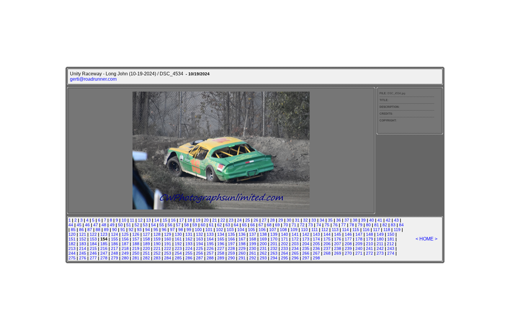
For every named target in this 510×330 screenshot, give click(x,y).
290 (231, 258)
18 (189, 220)
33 (313, 220)
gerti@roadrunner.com (93, 79)
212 (390, 243)
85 (73, 229)
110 (304, 229)
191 (167, 243)
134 (220, 234)
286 (188, 258)
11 (132, 220)
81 (376, 224)
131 (188, 234)
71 (294, 224)
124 (114, 234)
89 (106, 229)
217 (114, 248)
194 (199, 243)
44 (70, 224)
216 (103, 248)
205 (316, 243)
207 (337, 243)
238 (337, 248)
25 (247, 220)
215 (93, 248)
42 (388, 220)
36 (338, 220)
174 (316, 239)
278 (103, 258)
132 (199, 234)
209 (358, 243)
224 (188, 248)
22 (222, 220)
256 (199, 253)
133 (210, 234)
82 (384, 224)
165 (220, 239)
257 (210, 253)
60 (203, 224)
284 (167, 258)
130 (178, 234)
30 (289, 220)
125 (125, 234)
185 (103, 243)
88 (98, 229)
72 (302, 224)
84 (401, 224)
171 (284, 239)
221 (157, 248)
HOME (426, 238)
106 (262, 229)
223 (178, 248)
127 (146, 234)
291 (242, 258)
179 (369, 239)
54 (153, 224)
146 (348, 234)
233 (284, 248)
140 (284, 234)
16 (173, 220)
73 (310, 224)
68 (269, 224)
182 (72, 243)
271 (358, 253)
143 (316, 234)
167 (242, 239)
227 (220, 248)
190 (157, 243)
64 (236, 224)
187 (125, 243)
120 (72, 234)
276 (82, 258)
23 (231, 220)
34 (322, 220)
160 (167, 239)
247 (103, 253)
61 (211, 224)
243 (390, 248)
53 (145, 224)
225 (199, 248)
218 (125, 248)
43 (396, 220)
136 (242, 234)
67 (261, 224)
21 (214, 220)
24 (239, 220)
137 (252, 234)
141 (295, 234)
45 (79, 224)
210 (369, 243)
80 (368, 224)
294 (273, 258)
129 (167, 234)
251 (146, 253)
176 (337, 239)
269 (337, 253)
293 (263, 258)
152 (82, 239)
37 (346, 220)
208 (348, 243)
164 (210, 239)
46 (87, 224)
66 (252, 224)
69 (277, 224)
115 (355, 229)
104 (240, 229)
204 (305, 243)
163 (199, 239)
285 (178, 258)
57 (178, 224)
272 (369, 253)
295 (284, 258)
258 (220, 253)
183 (82, 243)
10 (124, 220)
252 (157, 253)
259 (231, 253)
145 (337, 234)
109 (294, 229)
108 (283, 229)
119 (397, 229)
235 (305, 248)
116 (366, 229)
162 (188, 239)
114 (345, 229)
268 (327, 253)
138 (263, 234)
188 (135, 243)
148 (369, 234)
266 (305, 253)
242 (380, 248)
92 (131, 229)
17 (181, 220)
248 (114, 253)
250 (135, 253)
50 (120, 224)
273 (380, 253)
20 (206, 220)
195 (210, 243)
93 (139, 229)
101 (208, 229)
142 (305, 234)
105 (251, 229)
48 (104, 224)
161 (178, 239)
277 (93, 258)
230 (252, 248)
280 (125, 258)
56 (170, 224)
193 (188, 243)
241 (369, 248)
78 (351, 224)
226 (210, 248)
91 (122, 229)
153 (93, 239)
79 (360, 224)
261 (252, 253)
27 (264, 220)
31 (297, 220)
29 (280, 220)
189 (146, 243)
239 (348, 248)
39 (363, 220)
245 (82, 253)
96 (164, 229)
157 (135, 239)
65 (244, 224)
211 (380, 243)
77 (343, 224)
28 (272, 220)
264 (284, 253)
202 (284, 243)
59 (194, 224)
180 (380, 239)
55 (161, 224)
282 (146, 258)
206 (327, 243)
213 (72, 248)
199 (252, 243)
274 (390, 253)
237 (327, 248)
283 (157, 258)
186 (114, 243)
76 (335, 224)
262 (263, 253)
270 (348, 253)
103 (230, 229)
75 (327, 224)
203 (295, 243)
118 (386, 229)
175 (327, 239)
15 (165, 220)
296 (295, 258)
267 (316, 253)
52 (137, 224)
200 (263, 243)
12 (140, 220)
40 (371, 220)
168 (252, 239)
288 (210, 258)
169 (263, 239)
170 (273, 239)
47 (95, 224)
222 (167, 248)
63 (227, 224)
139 (273, 234)
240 (358, 248)
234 (295, 248)
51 (128, 224)
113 (335, 229)
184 (93, 243)
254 (178, 253)
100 (198, 229)
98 (180, 229)
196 (220, 243)
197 (231, 243)
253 (167, 253)
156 (125, 239)
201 (273, 243)
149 (380, 234)
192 (178, 243)
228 (231, 248)
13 (148, 220)
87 (89, 229)
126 (135, 234)
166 (231, 239)
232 (273, 248)
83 (393, 224)
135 (231, 234)
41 (379, 220)
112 (324, 229)
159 (157, 239)
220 (146, 248)
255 (188, 253)
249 (125, 253)
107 (272, 229)
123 (103, 234)
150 (390, 234)
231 (263, 248)
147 (358, 234)
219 (135, 248)
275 (72, 258)
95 (155, 229)
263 (273, 253)
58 (186, 224)
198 (242, 243)
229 (242, 248)
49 (112, 224)
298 (316, 258)
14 (156, 220)
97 (172, 229)
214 (82, 248)
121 (82, 234)
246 (93, 253)
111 (314, 229)
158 (146, 239)
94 (147, 229)
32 (305, 220)
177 (348, 239)
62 (219, 224)
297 (305, 258)
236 (316, 248)
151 (72, 239)
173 (305, 239)
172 (295, 239)
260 (242, 253)
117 (376, 229)
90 (114, 229)
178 (358, 239)
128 (157, 234)
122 (93, 234)
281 (135, 258)
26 (256, 220)
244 (72, 253)
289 (220, 258)
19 (198, 220)
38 (355, 220)
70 (285, 224)
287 (199, 258)
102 (219, 229)
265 (295, 253)
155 (114, 239)
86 (81, 229)
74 (318, 224)
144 (327, 234)
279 (114, 258)
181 (390, 239)
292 (252, 258)
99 (189, 229)
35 (330, 220)
